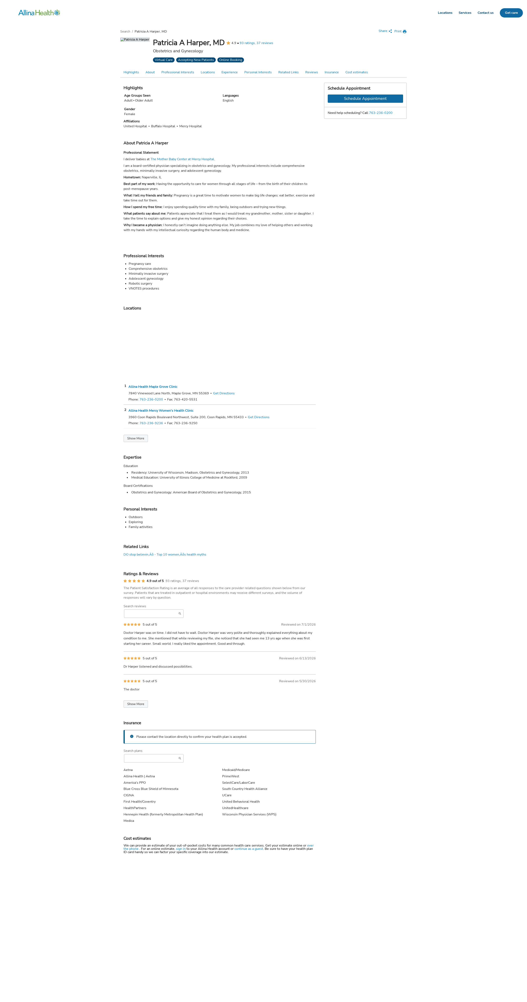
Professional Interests (177, 72)
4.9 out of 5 (155, 581)
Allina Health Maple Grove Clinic (152, 386)
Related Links (288, 72)
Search (125, 31)
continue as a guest (248, 849)
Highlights (131, 72)
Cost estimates (356, 72)
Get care (511, 13)
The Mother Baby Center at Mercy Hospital (182, 159)
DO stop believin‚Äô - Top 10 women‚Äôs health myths (165, 554)
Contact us (486, 13)
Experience (230, 72)
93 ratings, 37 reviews (256, 43)
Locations (445, 13)
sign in (181, 849)
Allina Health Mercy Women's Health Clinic (160, 410)
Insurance (332, 72)
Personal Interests (258, 72)
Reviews (311, 72)
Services (465, 13)
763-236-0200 (381, 113)
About (150, 72)
